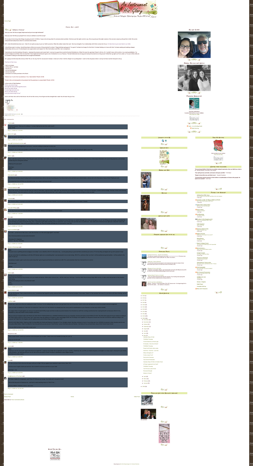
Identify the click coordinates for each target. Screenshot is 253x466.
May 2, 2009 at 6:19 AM (15, 195)
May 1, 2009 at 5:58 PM (15, 152)
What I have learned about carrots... (204, 249)
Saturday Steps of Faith (148, 337)
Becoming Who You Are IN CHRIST (204, 268)
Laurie (9, 346)
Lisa (9, 360)
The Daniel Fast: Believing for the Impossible (206, 244)
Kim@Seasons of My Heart (15, 376)
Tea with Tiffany (12, 208)
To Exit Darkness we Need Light (150, 341)
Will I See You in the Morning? (203, 205)
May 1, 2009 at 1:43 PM (15, 130)
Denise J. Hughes (201, 281)
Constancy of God (201, 239)
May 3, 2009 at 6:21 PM (15, 287)
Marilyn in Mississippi (13, 247)
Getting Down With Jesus (203, 195)
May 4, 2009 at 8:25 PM (15, 372)
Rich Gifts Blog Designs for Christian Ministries (129, 464)
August (145, 328)
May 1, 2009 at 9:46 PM (15, 171)
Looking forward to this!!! (202, 258)
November (146, 322)
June (145, 333)
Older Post (137, 396)
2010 (143, 316)
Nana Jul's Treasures (202, 288)
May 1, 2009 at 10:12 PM (15, 184)
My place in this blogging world (204, 219)
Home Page (8, 21)
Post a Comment (8, 394)
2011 (143, 313)
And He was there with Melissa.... (155, 282)
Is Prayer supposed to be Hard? (150, 364)
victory (13, 115)
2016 (143, 302)
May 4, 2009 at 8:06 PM (15, 356)
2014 (143, 307)
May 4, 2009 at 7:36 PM (15, 342)
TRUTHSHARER (201, 267)
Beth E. (10, 156)
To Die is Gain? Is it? (148, 355)
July (145, 331)
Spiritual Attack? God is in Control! (156, 275)
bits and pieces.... (201, 248)
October (146, 324)
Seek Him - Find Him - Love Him (150, 350)
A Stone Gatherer (12, 187)
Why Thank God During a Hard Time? (205, 201)
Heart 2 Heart (200, 209)
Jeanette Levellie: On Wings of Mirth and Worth (208, 199)
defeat (9, 115)
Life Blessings (200, 214)
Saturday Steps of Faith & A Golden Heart (153, 361)
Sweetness (199, 278)
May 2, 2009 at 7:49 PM (15, 213)
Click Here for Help (194, 114)
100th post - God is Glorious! (154, 261)
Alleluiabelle (11, 175)
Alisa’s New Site (200, 225)
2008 (143, 386)
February (146, 381)
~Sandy (10, 123)
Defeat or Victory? (147, 373)
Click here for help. (218, 154)
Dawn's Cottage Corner (203, 243)
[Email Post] (21, 114)
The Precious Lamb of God (149, 368)
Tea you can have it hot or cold (203, 273)
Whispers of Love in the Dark (154, 268)
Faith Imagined (200, 224)
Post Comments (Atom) (17, 399)
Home (72, 396)
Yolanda (10, 198)
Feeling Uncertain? (201, 210)
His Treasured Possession (203, 272)
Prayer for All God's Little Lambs (150, 348)
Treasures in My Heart (202, 257)
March (145, 378)
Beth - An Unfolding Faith (195, 126)
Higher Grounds (201, 233)
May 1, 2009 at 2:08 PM (15, 139)
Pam (9, 217)
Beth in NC (10, 134)
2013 (143, 309)
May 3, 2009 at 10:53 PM (15, 297)
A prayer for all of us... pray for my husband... (158, 254)
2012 (143, 311)
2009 (143, 318)
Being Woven (200, 238)
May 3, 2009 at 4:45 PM (15, 269)
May (145, 335)
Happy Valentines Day (201, 230)
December (146, 319)
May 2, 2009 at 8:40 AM (15, 204)
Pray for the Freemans (148, 357)
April (145, 376)
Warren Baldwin (12, 290)
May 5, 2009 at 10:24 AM (16, 388)
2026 (143, 295)
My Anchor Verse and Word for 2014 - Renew (206, 263)
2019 (143, 298)
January (146, 383)
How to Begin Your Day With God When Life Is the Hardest (209, 196)
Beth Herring (195, 128)
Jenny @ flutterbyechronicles (15, 143)
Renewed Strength (147, 370)
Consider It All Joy (201, 286)
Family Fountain (201, 253)
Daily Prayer (200, 284)
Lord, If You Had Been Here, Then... (204, 220)
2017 (143, 300)
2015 (143, 304)
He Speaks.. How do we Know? (150, 343)
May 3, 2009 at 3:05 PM (15, 243)
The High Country (201, 215)
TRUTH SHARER (12, 229)
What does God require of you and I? (205, 234)
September (146, 326)
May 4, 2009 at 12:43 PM (15, 330)
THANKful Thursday (148, 339)
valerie (9, 273)
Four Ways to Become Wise (203, 254)
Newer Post (7, 396)
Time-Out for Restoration (149, 359)
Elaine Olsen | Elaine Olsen (203, 204)
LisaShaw (10, 301)
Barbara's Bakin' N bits (202, 228)
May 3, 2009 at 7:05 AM (15, 226)
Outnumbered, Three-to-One (204, 262)
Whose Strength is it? (148, 352)
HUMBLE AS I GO (201, 277)
